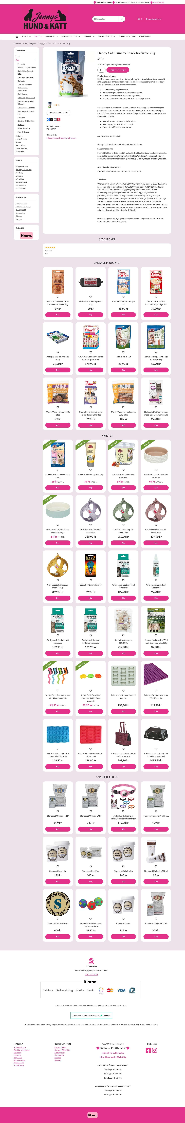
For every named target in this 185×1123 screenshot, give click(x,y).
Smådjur (50, 37)
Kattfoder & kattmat (25, 77)
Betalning (19, 173)
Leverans (19, 176)
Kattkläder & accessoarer (23, 89)
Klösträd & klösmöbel (26, 121)
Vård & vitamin (23, 132)
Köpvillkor (20, 179)
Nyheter (19, 219)
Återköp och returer (23, 170)
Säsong (88, 37)
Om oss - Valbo (21, 203)
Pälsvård (21, 125)
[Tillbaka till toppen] (167, 1119)
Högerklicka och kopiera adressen (61, 138)
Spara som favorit (60, 112)
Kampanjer (145, 37)
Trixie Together (127, 37)
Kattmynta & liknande (26, 107)
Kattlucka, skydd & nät (26, 97)
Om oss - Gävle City (23, 206)
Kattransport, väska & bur (26, 112)
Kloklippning (21, 185)
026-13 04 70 (158, 2)
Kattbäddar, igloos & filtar (25, 72)
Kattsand (21, 117)
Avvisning (21, 64)
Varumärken (105, 37)
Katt (37, 37)
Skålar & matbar (24, 128)
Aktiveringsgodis (25, 84)
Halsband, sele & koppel (27, 67)
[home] (17, 37)
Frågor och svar (22, 166)
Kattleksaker (22, 94)
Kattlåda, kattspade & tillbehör (26, 102)
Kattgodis (21, 81)
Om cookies (20, 213)
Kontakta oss (21, 188)
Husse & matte (69, 37)
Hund (25, 37)
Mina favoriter (21, 182)
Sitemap (19, 216)
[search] (121, 19)
